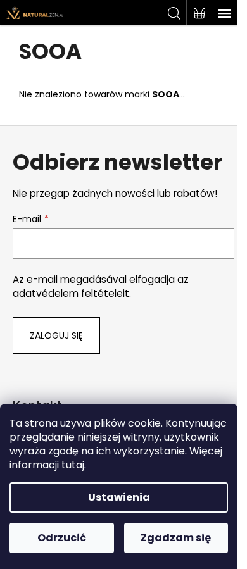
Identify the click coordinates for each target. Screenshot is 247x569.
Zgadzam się (176, 537)
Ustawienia (119, 497)
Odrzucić (61, 537)
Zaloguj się (56, 335)
